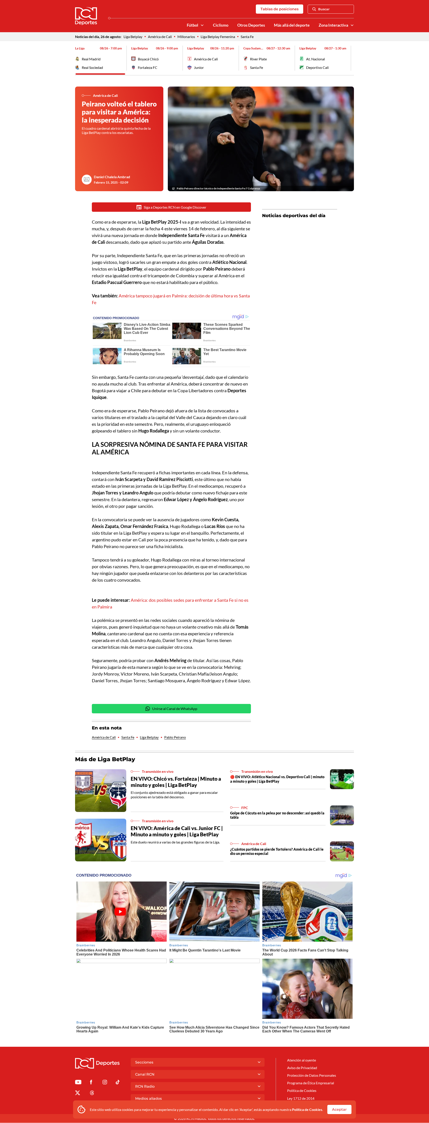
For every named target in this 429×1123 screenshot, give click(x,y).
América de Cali (160, 36)
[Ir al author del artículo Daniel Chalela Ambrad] (87, 179)
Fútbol (192, 25)
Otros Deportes (251, 25)
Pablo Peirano (175, 737)
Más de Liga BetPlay (105, 759)
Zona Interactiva (333, 25)
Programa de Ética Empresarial (310, 1083)
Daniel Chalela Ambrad (112, 177)
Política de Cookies (307, 1109)
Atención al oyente (301, 1060)
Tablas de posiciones (280, 9)
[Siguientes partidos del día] (350, 58)
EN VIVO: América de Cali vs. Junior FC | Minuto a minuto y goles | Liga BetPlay (177, 831)
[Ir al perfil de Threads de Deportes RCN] (92, 1093)
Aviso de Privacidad (302, 1068)
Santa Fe (247, 36)
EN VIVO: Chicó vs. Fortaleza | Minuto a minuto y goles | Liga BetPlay (176, 782)
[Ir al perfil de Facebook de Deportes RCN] (91, 1083)
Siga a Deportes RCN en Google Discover (175, 207)
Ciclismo (220, 25)
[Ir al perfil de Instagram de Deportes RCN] (105, 1083)
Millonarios (186, 36)
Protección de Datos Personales (311, 1075)
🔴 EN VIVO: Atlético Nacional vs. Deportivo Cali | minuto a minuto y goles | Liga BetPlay (277, 779)
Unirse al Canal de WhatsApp (174, 708)
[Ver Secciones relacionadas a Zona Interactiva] (352, 25)
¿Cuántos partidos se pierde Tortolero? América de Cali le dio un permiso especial (277, 851)
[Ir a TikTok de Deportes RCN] (118, 1083)
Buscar (324, 9)
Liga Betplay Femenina (218, 36)
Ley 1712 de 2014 (300, 1098)
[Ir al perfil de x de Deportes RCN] (77, 1093)
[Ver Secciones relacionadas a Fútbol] (202, 25)
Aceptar (339, 1109)
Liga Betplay (133, 36)
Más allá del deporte (292, 25)
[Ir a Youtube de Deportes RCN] (78, 1083)
